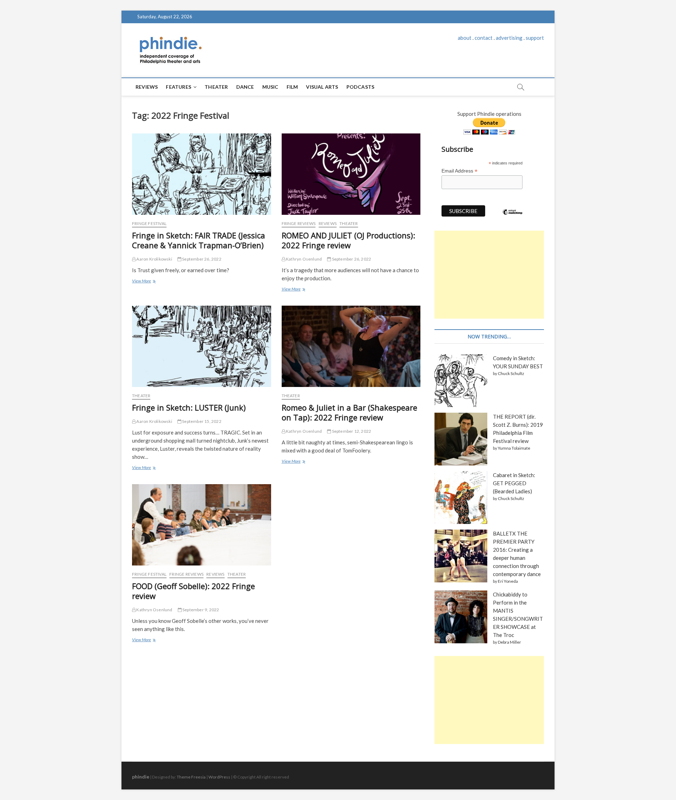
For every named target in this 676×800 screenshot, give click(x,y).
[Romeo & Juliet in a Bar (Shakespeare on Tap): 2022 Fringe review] (351, 346)
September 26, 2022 (201, 259)
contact (484, 38)
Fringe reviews (299, 223)
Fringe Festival (149, 223)
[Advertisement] (489, 275)
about (464, 38)
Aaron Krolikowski (154, 259)
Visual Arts (322, 87)
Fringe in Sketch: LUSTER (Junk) (189, 407)
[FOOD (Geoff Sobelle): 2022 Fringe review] (201, 524)
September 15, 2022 (201, 421)
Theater (216, 87)
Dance (245, 87)
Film (292, 87)
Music (270, 87)
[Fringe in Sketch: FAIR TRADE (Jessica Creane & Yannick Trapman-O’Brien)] (201, 174)
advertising (509, 38)
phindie (140, 777)
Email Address (459, 171)
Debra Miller (509, 642)
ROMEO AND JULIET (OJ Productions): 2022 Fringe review (348, 240)
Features (178, 87)
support (535, 38)
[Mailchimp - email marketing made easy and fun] (512, 217)
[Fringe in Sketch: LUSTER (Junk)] (201, 346)
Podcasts (360, 87)
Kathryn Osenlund (303, 259)
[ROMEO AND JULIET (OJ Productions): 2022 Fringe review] (351, 174)
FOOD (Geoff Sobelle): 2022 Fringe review (193, 591)
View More (143, 281)
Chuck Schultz (511, 373)
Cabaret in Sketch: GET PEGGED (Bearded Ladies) (514, 483)
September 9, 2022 (200, 609)
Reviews (147, 87)
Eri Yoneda (508, 581)
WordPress (219, 777)
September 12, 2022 (351, 431)
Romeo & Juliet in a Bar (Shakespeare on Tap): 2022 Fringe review (349, 412)
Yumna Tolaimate (514, 448)
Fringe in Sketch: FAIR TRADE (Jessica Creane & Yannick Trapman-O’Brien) (198, 240)
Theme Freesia (191, 777)
